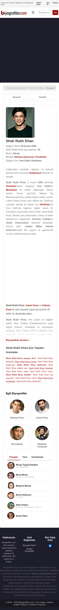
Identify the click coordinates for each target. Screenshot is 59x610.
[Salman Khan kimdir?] (17, 407)
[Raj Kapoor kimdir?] (17, 433)
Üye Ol (48, 3)
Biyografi (17, 97)
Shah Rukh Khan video (17, 371)
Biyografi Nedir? (29, 545)
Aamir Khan (42, 417)
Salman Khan (17, 417)
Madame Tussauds (42, 445)
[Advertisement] (29, 50)
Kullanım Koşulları (37, 604)
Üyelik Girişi (38, 3)
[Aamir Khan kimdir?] (42, 407)
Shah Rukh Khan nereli (25, 378)
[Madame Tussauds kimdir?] (42, 433)
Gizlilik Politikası (20, 604)
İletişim (55, 3)
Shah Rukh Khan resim (41, 371)
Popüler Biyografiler (29, 550)
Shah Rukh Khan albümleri (28, 381)
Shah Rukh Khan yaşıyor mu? (21, 358)
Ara (55, 12)
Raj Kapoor (17, 444)
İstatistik (42, 97)
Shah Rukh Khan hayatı (25, 361)
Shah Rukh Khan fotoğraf (41, 368)
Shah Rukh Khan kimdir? (18, 375)
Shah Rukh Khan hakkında (31, 365)
